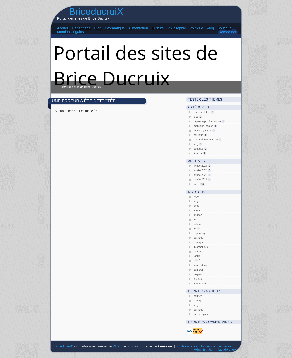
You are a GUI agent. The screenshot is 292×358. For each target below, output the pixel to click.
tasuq (197, 255)
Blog (97, 28)
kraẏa (197, 201)
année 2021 (200, 179)
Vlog (210, 28)
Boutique (225, 28)
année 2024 (200, 165)
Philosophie (176, 28)
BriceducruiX (96, 11)
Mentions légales (70, 32)
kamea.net (227, 32)
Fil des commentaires (216, 346)
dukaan (198, 224)
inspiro (197, 228)
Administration (204, 349)
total (196, 184)
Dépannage (81, 28)
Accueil (63, 28)
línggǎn (198, 214)
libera (197, 210)
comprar (198, 269)
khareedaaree (201, 265)
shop (196, 205)
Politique (196, 28)
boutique (198, 242)
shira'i (197, 260)
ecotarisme (200, 283)
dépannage (200, 233)
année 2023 (200, 170)
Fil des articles (187, 346)
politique (198, 237)
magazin (198, 274)
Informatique (115, 28)
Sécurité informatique (206, 139)
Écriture (158, 28)
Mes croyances (202, 130)
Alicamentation (202, 112)
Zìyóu (197, 196)
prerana (198, 251)
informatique (201, 246)
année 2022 (200, 174)
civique (198, 278)
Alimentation (138, 28)
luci (196, 219)
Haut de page (226, 349)
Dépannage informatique (207, 121)
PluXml (118, 346)
